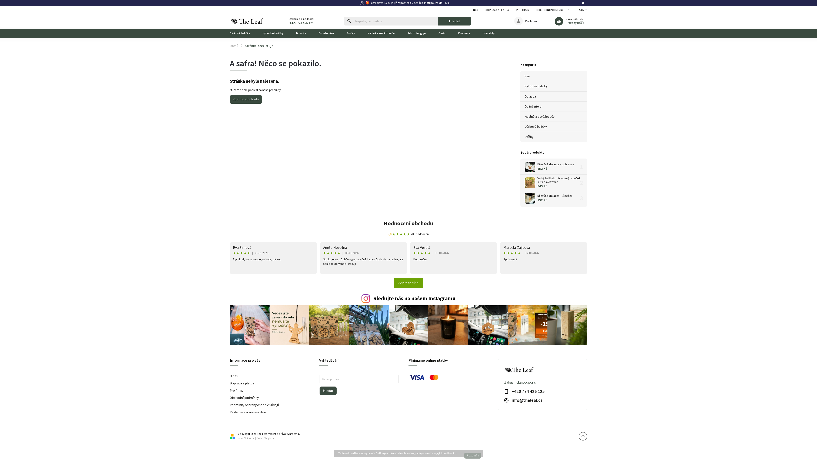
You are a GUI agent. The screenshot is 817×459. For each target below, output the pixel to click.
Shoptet (251, 438)
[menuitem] (243, 33)
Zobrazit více (408, 283)
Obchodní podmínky (549, 10)
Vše (527, 76)
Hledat (454, 21)
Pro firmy (522, 10)
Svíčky (529, 137)
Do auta (530, 96)
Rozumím (473, 455)
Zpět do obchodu (246, 99)
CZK (581, 10)
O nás (474, 10)
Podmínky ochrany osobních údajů (254, 405)
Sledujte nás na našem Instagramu (414, 298)
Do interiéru (533, 106)
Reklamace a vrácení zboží (248, 412)
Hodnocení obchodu (408, 223)
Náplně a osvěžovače (539, 116)
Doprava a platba (497, 10)
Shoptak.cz (270, 438)
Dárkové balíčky (536, 126)
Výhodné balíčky (536, 86)
